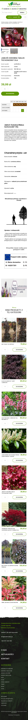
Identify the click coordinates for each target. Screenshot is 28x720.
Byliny (2, 686)
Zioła (2, 688)
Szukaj (22, 12)
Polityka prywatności (7, 698)
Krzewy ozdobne (5, 673)
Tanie (16, 3)
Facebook (6, 9)
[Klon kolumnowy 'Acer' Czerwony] (14, 367)
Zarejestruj (23, 9)
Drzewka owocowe (6, 671)
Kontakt (5, 659)
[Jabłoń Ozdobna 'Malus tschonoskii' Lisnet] (14, 477)
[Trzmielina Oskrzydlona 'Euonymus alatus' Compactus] (14, 514)
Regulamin (4, 696)
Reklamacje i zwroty (6, 701)
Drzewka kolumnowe (7, 668)
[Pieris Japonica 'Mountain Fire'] (14, 588)
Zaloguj (14, 9)
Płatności (4, 703)
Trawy (2, 684)
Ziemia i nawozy (5, 682)
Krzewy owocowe (6, 675)
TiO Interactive (16, 715)
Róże (2, 677)
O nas (4, 650)
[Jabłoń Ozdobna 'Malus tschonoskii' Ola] (24, 44)
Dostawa (3, 705)
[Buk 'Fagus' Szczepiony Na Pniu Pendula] (14, 551)
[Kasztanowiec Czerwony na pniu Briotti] (14, 404)
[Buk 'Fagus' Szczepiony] (14, 330)
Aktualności (7, 654)
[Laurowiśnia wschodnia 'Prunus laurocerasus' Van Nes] (14, 441)
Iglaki (2, 680)
